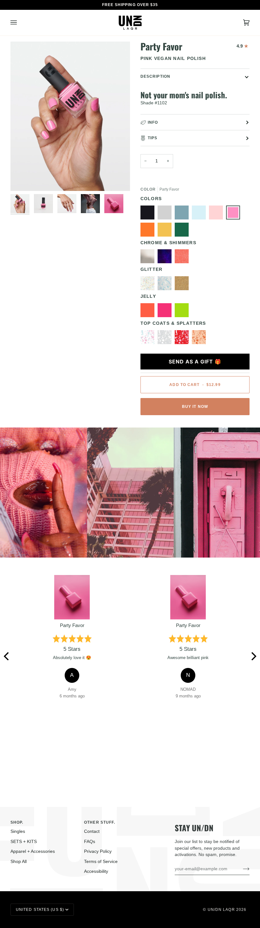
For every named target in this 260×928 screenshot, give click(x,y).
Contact (92, 831)
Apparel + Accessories (32, 851)
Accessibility (96, 871)
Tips (152, 138)
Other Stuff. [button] (99, 822)
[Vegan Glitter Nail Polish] (166, 284)
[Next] (253, 656)
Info (153, 122)
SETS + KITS (23, 841)
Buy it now (195, 406)
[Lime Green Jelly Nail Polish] (183, 311)
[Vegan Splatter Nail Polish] (199, 338)
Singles (17, 831)
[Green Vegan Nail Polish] (183, 231)
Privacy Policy (98, 851)
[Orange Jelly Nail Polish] (149, 311)
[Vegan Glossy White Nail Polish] (166, 338)
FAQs (89, 841)
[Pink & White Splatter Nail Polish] (183, 338)
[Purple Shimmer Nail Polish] (166, 257)
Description (155, 76)
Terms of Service (101, 861)
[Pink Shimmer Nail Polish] (183, 257)
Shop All (18, 861)
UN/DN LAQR (221, 909)
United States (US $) (40, 909)
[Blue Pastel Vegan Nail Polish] (200, 214)
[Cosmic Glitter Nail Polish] (149, 284)
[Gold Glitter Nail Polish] (183, 284)
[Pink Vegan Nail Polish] (234, 214)
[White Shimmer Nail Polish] (149, 257)
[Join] (241, 869)
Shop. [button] (16, 822)
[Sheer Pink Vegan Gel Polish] (217, 214)
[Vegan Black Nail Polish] (149, 214)
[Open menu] (19, 23)
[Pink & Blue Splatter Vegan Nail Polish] (149, 338)
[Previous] (7, 656)
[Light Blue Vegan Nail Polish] (183, 214)
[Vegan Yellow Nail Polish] (166, 231)
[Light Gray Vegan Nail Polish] (166, 214)
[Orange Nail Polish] (149, 231)
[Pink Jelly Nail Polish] (166, 311)
